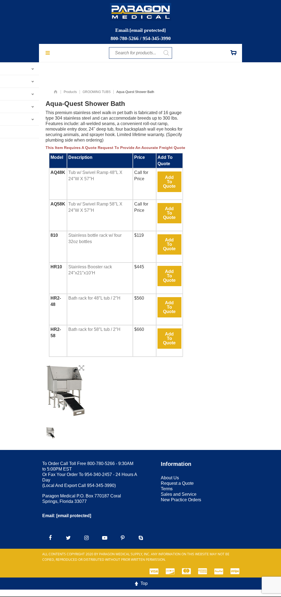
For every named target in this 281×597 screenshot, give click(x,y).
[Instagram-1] (86, 538)
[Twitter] (68, 538)
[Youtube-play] (105, 538)
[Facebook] (50, 538)
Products (70, 92)
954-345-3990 (157, 38)
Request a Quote (177, 483)
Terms (167, 488)
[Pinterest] (123, 538)
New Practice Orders (181, 499)
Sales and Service (178, 494)
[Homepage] (55, 92)
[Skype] (141, 538)
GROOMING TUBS (97, 92)
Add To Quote (169, 181)
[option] (50, 433)
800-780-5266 (125, 38)
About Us (170, 477)
